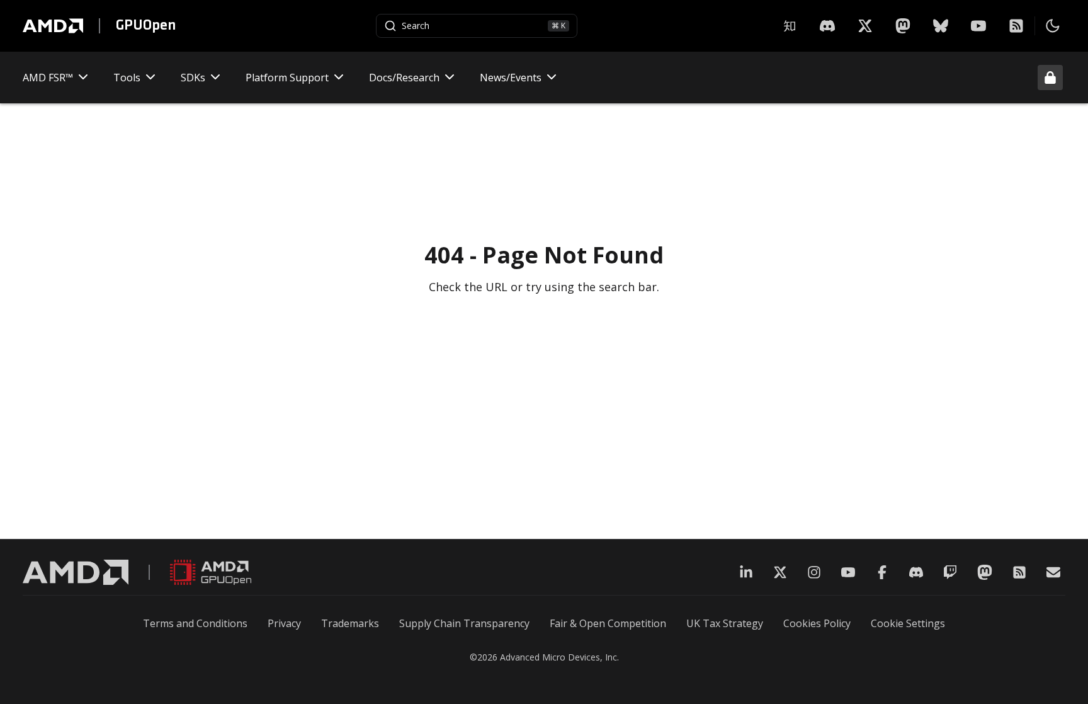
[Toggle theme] (1052, 25)
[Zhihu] (789, 25)
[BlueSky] (940, 25)
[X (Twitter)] (780, 572)
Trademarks (350, 623)
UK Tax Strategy (724, 623)
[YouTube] (978, 25)
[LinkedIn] (746, 572)
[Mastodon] (902, 25)
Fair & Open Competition (608, 623)
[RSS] (1016, 25)
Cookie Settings (908, 623)
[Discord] (916, 572)
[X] (827, 25)
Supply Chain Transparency (464, 623)
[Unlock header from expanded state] (1050, 77)
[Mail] (1053, 572)
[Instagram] (814, 572)
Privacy (284, 623)
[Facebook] (882, 572)
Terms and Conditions (195, 623)
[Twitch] (950, 572)
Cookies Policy (817, 623)
